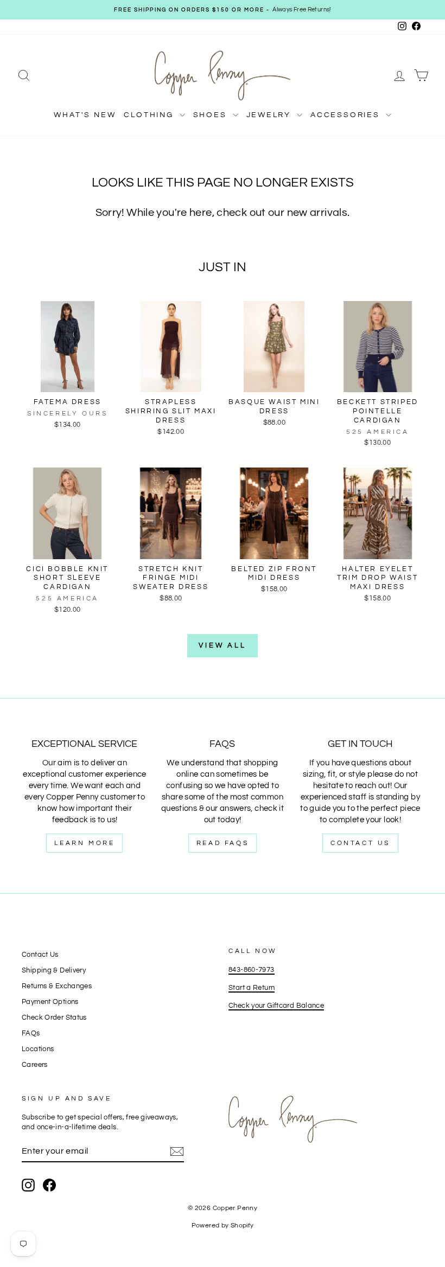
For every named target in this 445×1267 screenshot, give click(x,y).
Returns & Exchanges (57, 986)
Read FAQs (222, 843)
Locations (38, 1049)
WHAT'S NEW (85, 115)
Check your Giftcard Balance (276, 1005)
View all (222, 645)
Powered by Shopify (223, 1225)
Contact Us (360, 843)
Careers (35, 1064)
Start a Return (251, 987)
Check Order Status (54, 1017)
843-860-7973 (251, 970)
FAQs (31, 1033)
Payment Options (50, 1002)
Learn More (84, 843)
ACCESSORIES (346, 115)
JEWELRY (270, 115)
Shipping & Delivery (54, 970)
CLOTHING (150, 115)
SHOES (211, 115)
